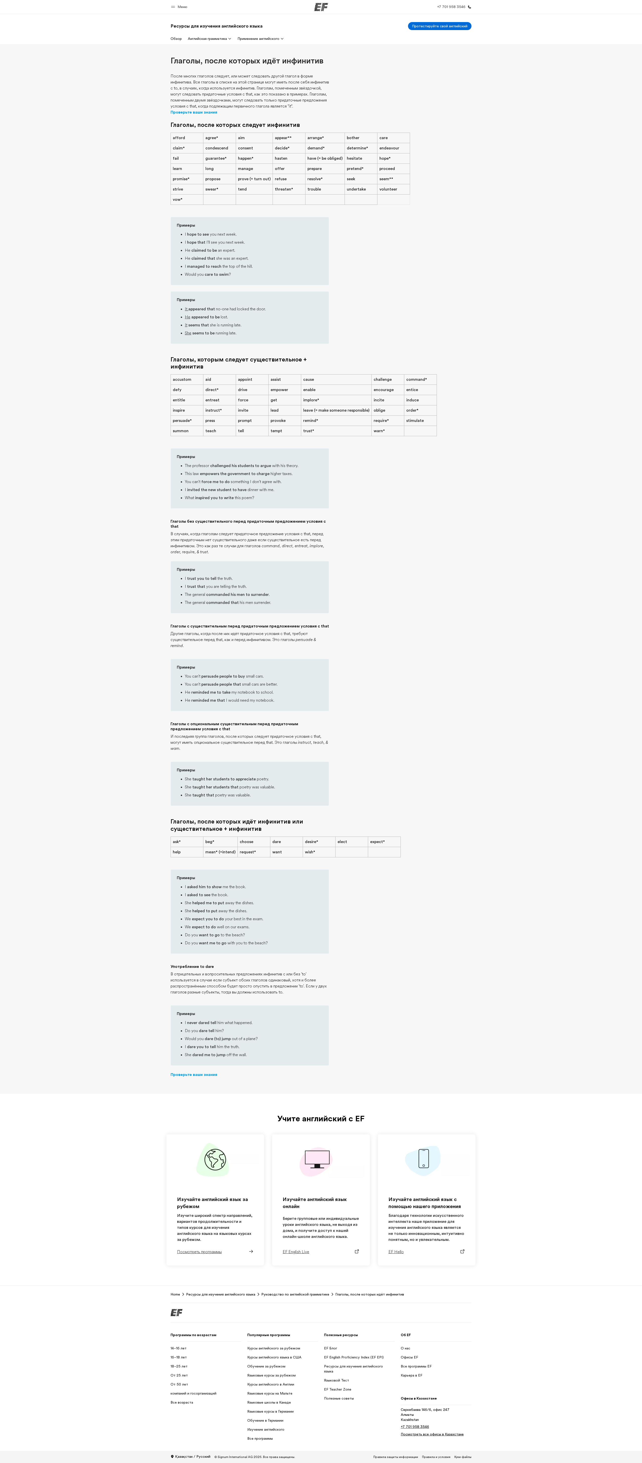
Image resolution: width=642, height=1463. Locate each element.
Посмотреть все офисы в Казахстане (432, 1434)
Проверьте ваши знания (194, 112)
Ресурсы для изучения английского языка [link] (220, 1294)
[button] (180, 7)
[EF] (321, 7)
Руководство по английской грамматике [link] (295, 1294)
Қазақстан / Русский (192, 1456)
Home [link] (175, 1294)
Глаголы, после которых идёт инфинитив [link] (369, 1294)
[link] (217, 26)
